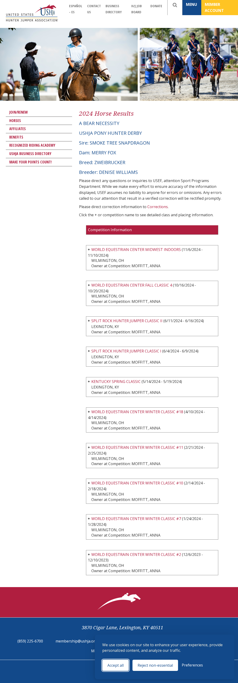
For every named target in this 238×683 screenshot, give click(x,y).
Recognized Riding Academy (32, 145)
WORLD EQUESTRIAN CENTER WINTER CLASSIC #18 (137, 411)
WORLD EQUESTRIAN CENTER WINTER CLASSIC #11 (137, 447)
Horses (15, 120)
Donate (156, 5)
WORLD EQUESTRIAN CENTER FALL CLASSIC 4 (131, 285)
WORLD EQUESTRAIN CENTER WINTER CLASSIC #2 (136, 554)
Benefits (16, 137)
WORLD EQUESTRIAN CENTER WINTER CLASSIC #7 (136, 518)
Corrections (157, 206)
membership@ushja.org (76, 641)
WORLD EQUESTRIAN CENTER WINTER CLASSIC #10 (137, 483)
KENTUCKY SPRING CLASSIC (116, 381)
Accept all (115, 665)
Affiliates (17, 128)
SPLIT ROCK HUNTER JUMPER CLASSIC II (126, 320)
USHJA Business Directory (30, 153)
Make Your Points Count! (30, 162)
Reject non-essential (155, 665)
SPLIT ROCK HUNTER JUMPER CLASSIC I (126, 351)
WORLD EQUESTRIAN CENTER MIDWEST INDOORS (136, 249)
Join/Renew (18, 112)
